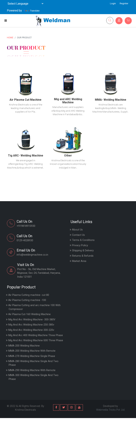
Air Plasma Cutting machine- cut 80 (28, 295)
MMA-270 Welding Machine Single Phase (31, 356)
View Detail (25, 78)
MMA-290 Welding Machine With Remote (31, 370)
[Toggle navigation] (5, 20)
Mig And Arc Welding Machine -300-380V (31, 319)
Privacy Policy (80, 245)
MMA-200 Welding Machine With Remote (31, 350)
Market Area (79, 261)
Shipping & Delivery (83, 250)
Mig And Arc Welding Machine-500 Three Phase (35, 340)
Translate (34, 10)
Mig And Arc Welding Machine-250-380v (31, 324)
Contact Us (78, 234)
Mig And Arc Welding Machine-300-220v (31, 330)
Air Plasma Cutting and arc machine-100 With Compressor (34, 307)
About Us (77, 229)
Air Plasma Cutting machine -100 (27, 300)
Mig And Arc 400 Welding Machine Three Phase (35, 335)
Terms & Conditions (83, 240)
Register (124, 3)
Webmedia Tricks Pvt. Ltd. (110, 409)
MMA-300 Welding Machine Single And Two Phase (33, 377)
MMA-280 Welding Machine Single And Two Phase (33, 363)
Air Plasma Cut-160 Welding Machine (29, 314)
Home (10, 37)
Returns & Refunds (83, 255)
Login (113, 3)
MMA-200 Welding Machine (24, 345)
